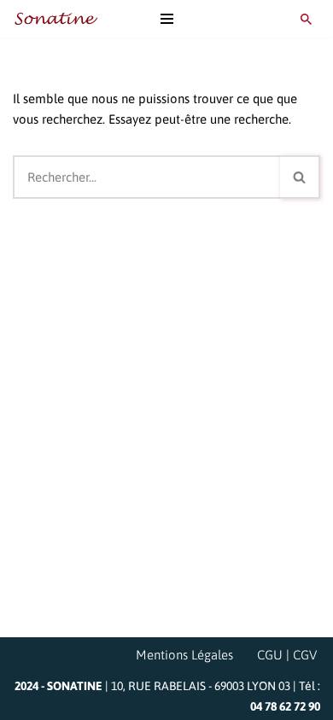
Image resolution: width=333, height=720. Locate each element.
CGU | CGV (287, 654)
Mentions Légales (184, 654)
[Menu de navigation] (167, 18)
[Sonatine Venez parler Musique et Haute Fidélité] (55, 19)
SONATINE (74, 686)
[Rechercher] (306, 19)
